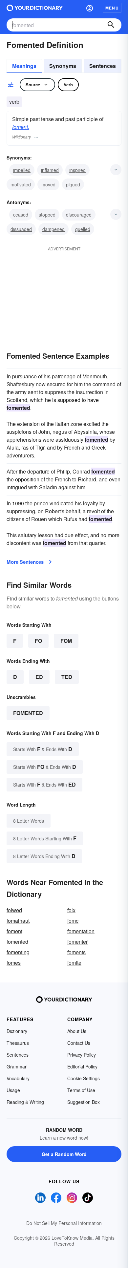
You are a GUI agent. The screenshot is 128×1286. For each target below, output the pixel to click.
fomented (28, 713)
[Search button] (111, 25)
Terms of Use (81, 1090)
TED (66, 677)
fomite (74, 962)
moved (48, 184)
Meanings (24, 66)
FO (38, 640)
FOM (66, 640)
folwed (14, 910)
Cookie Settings (83, 1078)
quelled (82, 229)
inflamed (50, 170)
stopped (47, 214)
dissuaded (21, 229)
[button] (90, 8)
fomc (72, 920)
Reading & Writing (25, 1102)
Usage (13, 1090)
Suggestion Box (83, 1102)
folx (71, 910)
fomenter (77, 941)
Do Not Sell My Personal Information (64, 1223)
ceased (20, 214)
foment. (20, 127)
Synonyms (62, 66)
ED (39, 677)
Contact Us (78, 1043)
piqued (73, 184)
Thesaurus (18, 1043)
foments (76, 952)
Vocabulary (18, 1078)
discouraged (79, 214)
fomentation (81, 931)
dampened (53, 229)
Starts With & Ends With (42, 749)
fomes (14, 962)
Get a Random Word (64, 1154)
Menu (112, 8)
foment (14, 931)
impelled (22, 170)
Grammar (17, 1066)
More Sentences (25, 561)
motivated (21, 184)
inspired (77, 170)
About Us (76, 1031)
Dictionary (17, 1031)
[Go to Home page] (35, 8)
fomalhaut (18, 920)
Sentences (102, 66)
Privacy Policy (81, 1054)
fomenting (18, 952)
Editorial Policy (82, 1066)
